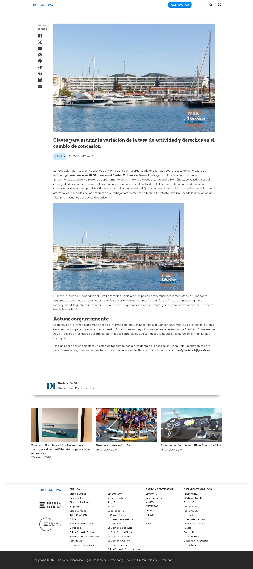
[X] (40, 42)
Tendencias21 (191, 493)
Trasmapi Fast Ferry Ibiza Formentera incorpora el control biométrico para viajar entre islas (60, 449)
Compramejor (192, 506)
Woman (150, 514)
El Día (72, 519)
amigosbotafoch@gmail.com (193, 350)
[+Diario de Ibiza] (42, 4)
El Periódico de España (82, 532)
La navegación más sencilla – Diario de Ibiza (191, 445)
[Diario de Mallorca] (50, 489)
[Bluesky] (40, 80)
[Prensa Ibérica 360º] (50, 524)
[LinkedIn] (40, 48)
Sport (110, 506)
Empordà (74, 506)
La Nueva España (117, 545)
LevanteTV (151, 493)
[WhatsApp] (40, 55)
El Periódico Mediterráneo (84, 536)
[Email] (40, 86)
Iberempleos (191, 511)
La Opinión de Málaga (119, 532)
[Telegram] (40, 67)
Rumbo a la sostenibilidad (114, 445)
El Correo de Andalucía (120, 519)
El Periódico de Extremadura (123, 549)
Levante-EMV (115, 493)
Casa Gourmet (192, 536)
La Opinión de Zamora (119, 527)
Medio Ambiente (193, 498)
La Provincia (114, 523)
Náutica (60, 156)
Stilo (148, 519)
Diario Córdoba (78, 511)
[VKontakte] (40, 74)
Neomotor (190, 515)
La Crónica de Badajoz (81, 545)
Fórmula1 (189, 502)
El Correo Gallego (117, 515)
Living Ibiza (190, 545)
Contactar (180, 4)
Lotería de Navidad (194, 519)
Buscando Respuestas (196, 540)
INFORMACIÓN (78, 515)
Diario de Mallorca (79, 502)
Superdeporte (115, 511)
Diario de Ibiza (77, 498)
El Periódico (76, 527)
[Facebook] (40, 35)
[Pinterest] (40, 61)
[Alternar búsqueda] (210, 5)
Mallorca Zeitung (116, 498)
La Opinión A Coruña (119, 540)
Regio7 (111, 502)
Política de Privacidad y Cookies (114, 560)
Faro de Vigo (76, 540)
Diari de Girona (77, 493)
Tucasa (187, 527)
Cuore (149, 510)
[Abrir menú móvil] (152, 5)
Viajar (149, 523)
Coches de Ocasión (194, 523)
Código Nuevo (192, 532)
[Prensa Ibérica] (50, 504)
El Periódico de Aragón (82, 523)
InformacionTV (154, 498)
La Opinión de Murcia (119, 536)
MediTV (150, 502)
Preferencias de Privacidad (155, 560)
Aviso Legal (83, 560)
